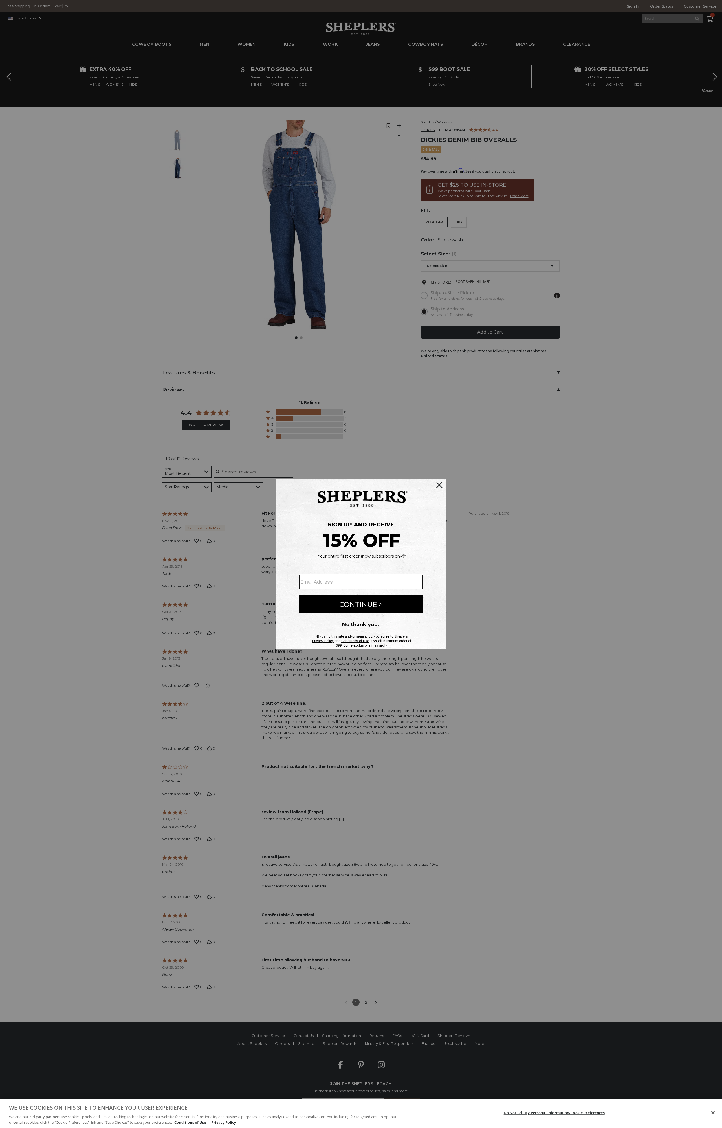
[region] (361, 1113)
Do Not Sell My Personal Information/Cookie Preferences (554, 1112)
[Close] (713, 1113)
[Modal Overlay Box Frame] (361, 564)
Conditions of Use (190, 1122)
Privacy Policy (223, 1122)
